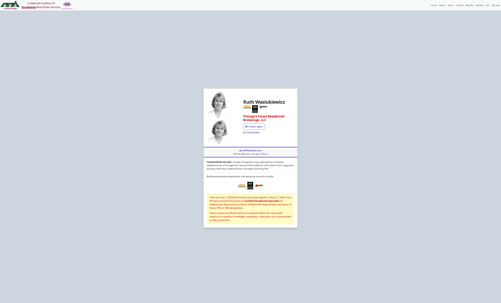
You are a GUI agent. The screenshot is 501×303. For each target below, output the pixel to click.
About (451, 5)
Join (488, 5)
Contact (460, 5)
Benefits (470, 5)
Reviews (480, 5)
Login (497, 5)
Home (434, 5)
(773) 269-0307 (252, 132)
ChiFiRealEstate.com (251, 150)
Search (442, 5)
